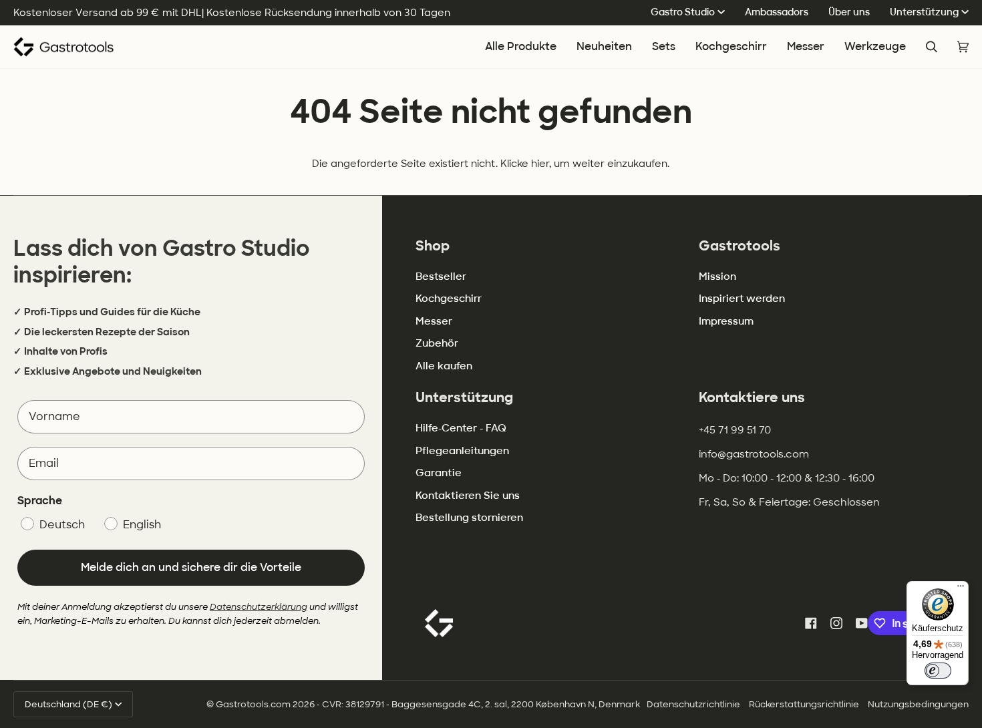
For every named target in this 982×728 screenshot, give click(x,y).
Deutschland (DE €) (68, 704)
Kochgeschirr (449, 298)
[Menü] (961, 589)
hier (540, 163)
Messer (434, 321)
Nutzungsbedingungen (918, 704)
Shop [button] (433, 245)
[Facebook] (811, 623)
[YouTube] (862, 623)
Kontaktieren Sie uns (468, 495)
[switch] (938, 671)
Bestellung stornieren (469, 517)
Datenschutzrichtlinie (693, 704)
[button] (731, 47)
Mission (717, 276)
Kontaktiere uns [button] (752, 397)
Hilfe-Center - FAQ (461, 428)
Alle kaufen (444, 366)
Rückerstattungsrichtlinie (804, 704)
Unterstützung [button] (464, 397)
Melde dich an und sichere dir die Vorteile (191, 567)
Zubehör (437, 343)
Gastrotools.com (253, 704)
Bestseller (441, 276)
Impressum (726, 321)
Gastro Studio (683, 12)
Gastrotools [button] (739, 245)
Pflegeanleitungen (462, 451)
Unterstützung (924, 12)
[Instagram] (836, 623)
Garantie (439, 473)
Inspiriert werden (742, 298)
